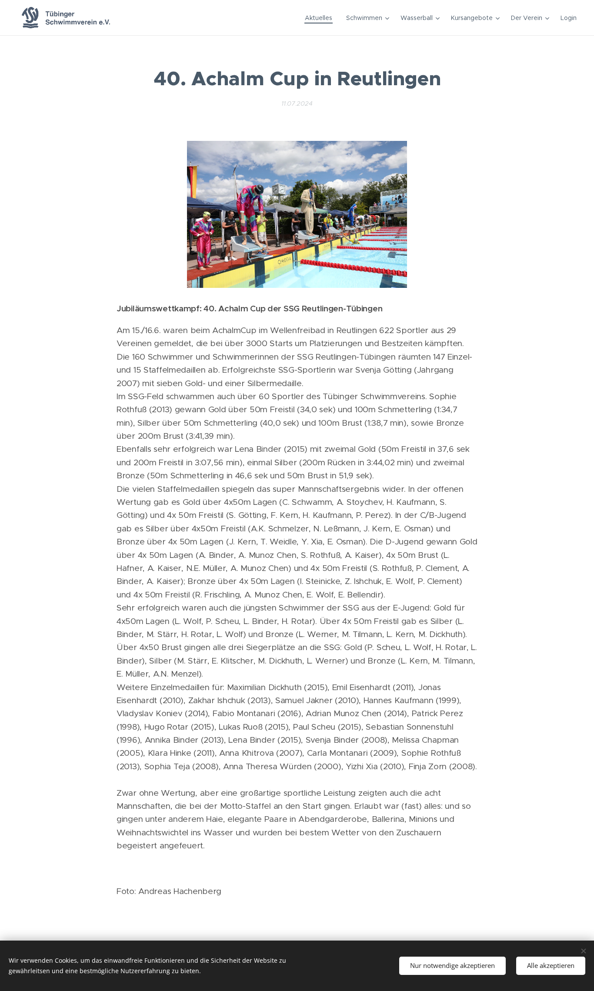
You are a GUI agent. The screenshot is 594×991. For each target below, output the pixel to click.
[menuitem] (321, 18)
